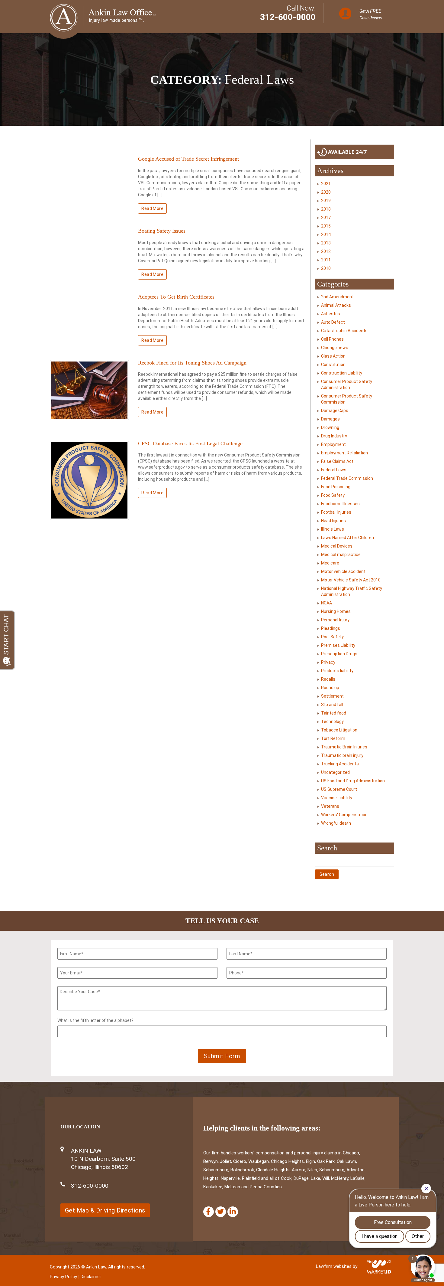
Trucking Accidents (340, 763)
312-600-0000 (288, 17)
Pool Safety (332, 636)
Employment (333, 444)
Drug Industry (334, 436)
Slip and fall (332, 704)
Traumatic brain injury (342, 755)
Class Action (333, 356)
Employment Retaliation (344, 452)
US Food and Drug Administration (353, 780)
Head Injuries (333, 520)
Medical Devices (336, 546)
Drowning (330, 427)
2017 (326, 217)
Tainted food (333, 713)
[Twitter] (220, 1211)
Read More (152, 208)
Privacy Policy (63, 1276)
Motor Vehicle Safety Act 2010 (351, 580)
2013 (326, 243)
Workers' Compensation (344, 814)
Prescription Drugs (339, 653)
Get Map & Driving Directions (105, 1210)
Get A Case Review (370, 14)
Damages (330, 419)
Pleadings (330, 628)
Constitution (333, 364)
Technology (332, 721)
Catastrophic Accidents (344, 330)
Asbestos (330, 313)
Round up (330, 687)
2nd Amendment (337, 296)
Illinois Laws (332, 529)
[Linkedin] (232, 1211)
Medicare (330, 563)
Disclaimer (91, 1276)
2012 (326, 251)
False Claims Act (337, 461)
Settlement (332, 696)
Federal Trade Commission (347, 478)
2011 (326, 259)
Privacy (328, 662)
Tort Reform (333, 738)
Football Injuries (336, 512)
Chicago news (334, 347)
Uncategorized (335, 772)
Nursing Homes (336, 611)
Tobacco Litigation (339, 730)
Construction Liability (341, 373)
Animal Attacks (336, 305)
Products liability (337, 670)
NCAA (326, 602)
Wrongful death (336, 823)
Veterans (330, 806)
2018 (326, 209)
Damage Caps (334, 410)
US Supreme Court (339, 789)
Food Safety (333, 495)
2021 (326, 183)
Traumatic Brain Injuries (344, 746)
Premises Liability (338, 645)
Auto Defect (333, 322)
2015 (326, 226)
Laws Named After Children (347, 537)
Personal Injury (335, 619)
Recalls (328, 679)
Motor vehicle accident (343, 571)
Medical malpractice (341, 554)
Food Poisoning (335, 486)
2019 (326, 200)
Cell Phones (332, 339)
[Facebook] (208, 1211)
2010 (326, 268)
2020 (326, 192)
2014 (326, 234)
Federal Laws (333, 469)
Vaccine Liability (336, 797)
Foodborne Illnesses (340, 503)
